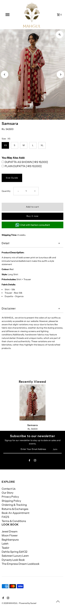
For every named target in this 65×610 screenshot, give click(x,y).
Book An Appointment (15, 513)
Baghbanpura (10, 539)
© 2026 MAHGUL (10, 603)
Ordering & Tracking (14, 504)
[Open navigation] (7, 14)
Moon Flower (10, 535)
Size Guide (12, 178)
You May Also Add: (13, 157)
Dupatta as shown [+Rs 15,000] (26, 162)
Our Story (7, 492)
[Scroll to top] (58, 601)
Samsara (32, 425)
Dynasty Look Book (13, 559)
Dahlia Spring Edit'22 (14, 551)
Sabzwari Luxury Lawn (15, 555)
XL (42, 145)
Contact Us (9, 488)
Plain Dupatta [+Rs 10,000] (23, 166)
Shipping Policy (11, 500)
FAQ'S (5, 516)
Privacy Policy (10, 496)
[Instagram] (35, 461)
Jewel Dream (10, 531)
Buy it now (32, 216)
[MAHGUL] (32, 15)
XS (5, 145)
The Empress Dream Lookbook (21, 563)
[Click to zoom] (59, 34)
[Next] (60, 74)
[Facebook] (29, 461)
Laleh (5, 543)
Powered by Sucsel (27, 603)
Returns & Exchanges (15, 509)
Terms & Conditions (14, 521)
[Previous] (4, 74)
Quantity (6, 191)
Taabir (5, 547)
